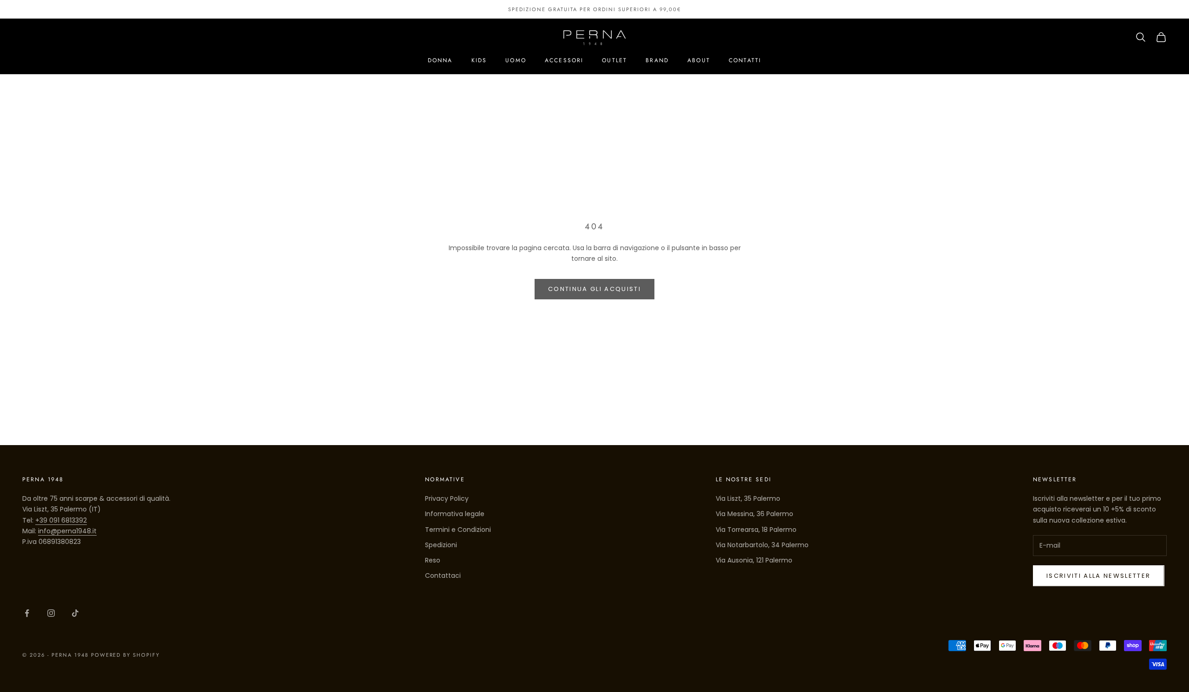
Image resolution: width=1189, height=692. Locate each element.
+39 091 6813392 (61, 520)
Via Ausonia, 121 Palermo (754, 560)
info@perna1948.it (67, 531)
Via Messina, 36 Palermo (754, 513)
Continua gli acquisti (594, 289)
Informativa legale (454, 513)
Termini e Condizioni (458, 529)
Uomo (515, 60)
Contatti (745, 60)
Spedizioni (441, 545)
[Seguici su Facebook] (27, 613)
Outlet (614, 60)
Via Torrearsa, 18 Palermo (756, 529)
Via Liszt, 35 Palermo (748, 498)
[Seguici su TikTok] (75, 613)
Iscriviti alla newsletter (1098, 575)
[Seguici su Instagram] (51, 613)
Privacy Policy (447, 498)
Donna (440, 60)
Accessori (564, 60)
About (698, 60)
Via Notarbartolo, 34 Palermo (762, 545)
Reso (432, 560)
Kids (479, 60)
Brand (657, 60)
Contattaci (443, 575)
